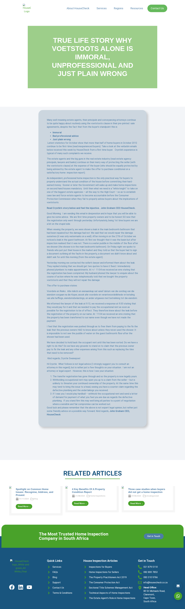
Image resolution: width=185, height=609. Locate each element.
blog (36, 499)
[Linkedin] (20, 587)
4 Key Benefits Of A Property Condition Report (88, 490)
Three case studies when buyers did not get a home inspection (146, 490)
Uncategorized (152, 496)
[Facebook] (12, 587)
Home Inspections (97, 496)
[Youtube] (29, 587)
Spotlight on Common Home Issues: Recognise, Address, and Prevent (34, 492)
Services (102, 8)
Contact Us (157, 8)
